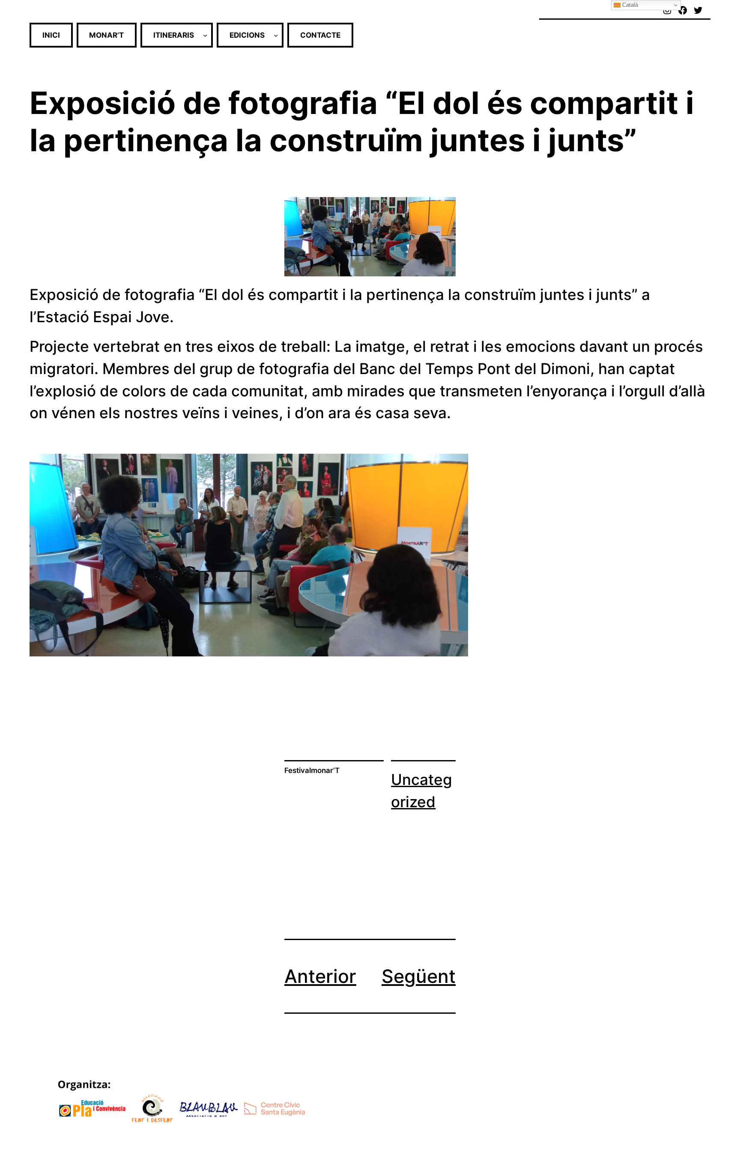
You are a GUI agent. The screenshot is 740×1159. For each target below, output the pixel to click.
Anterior (320, 976)
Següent (419, 976)
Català (629, 5)
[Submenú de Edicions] (276, 35)
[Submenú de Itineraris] (205, 35)
